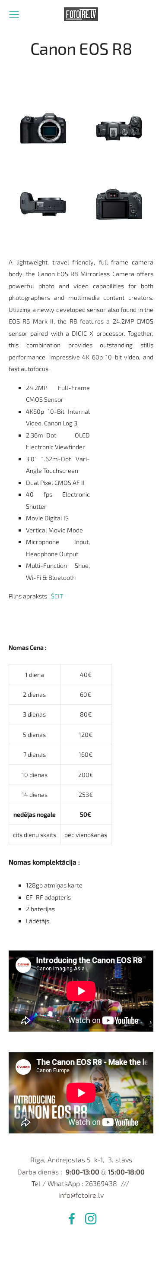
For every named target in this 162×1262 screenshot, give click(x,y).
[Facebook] (71, 1218)
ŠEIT (57, 596)
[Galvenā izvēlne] (14, 14)
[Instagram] (90, 1218)
